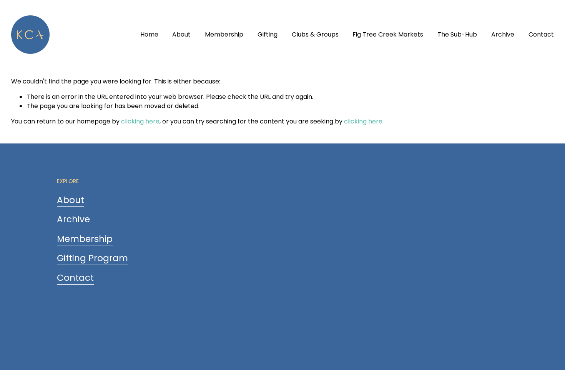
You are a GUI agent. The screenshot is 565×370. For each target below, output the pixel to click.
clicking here (140, 121)
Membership (224, 34)
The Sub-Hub (457, 34)
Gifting (268, 34)
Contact (541, 34)
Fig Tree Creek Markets (387, 34)
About (181, 34)
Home (149, 34)
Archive (502, 34)
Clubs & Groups (315, 34)
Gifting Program (92, 258)
